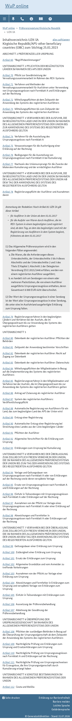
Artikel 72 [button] (8, 99)
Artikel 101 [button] (8, 558)
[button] (4, 18)
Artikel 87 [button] (8, 399)
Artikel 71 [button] (8, 84)
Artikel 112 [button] (8, 686)
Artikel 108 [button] (8, 631)
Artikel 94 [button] (8, 472)
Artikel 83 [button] (8, 362)
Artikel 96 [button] (8, 494)
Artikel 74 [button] (8, 136)
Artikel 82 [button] (8, 353)
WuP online (16, 6)
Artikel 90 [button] (8, 423)
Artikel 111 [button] (8, 662)
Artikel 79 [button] (8, 316)
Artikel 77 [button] (8, 164)
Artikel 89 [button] (8, 417)
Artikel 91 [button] (8, 432)
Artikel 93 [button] (8, 448)
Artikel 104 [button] (8, 582)
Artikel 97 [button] (8, 503)
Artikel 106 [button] (8, 604)
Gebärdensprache (61, 709)
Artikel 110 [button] (8, 653)
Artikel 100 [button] (8, 552)
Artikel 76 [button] (8, 155)
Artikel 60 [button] (8, 60)
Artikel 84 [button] (8, 368)
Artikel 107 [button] (8, 610)
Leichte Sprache (61, 705)
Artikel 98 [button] (8, 515)
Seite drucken (12, 697)
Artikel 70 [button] (8, 75)
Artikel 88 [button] (8, 408)
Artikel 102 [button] (8, 564)
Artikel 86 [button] (8, 393)
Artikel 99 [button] (8, 546)
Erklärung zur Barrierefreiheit (54, 697)
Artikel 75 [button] (8, 145)
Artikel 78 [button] (8, 191)
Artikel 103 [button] (8, 573)
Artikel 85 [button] (8, 380)
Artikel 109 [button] (8, 644)
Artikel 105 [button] (8, 595)
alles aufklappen (61, 39)
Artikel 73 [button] (8, 109)
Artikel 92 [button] (8, 438)
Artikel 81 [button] (8, 347)
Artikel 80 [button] (8, 338)
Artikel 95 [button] (8, 484)
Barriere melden (61, 701)
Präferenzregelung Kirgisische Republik (39, 28)
